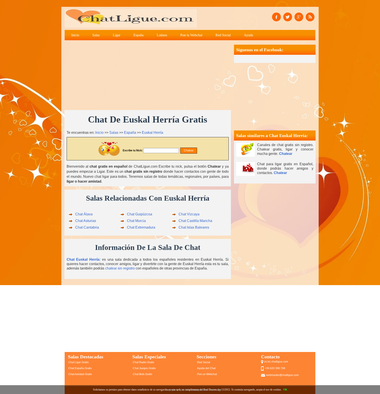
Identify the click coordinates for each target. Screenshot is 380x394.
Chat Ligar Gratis (78, 362)
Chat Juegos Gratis (144, 368)
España (138, 35)
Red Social (223, 35)
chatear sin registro (120, 268)
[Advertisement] (147, 75)
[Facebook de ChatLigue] (276, 16)
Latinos (162, 35)
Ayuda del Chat (206, 368)
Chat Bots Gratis (142, 374)
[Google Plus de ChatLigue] (299, 16)
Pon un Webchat (207, 374)
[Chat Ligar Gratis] (131, 18)
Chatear (285, 154)
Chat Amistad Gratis (80, 374)
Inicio (75, 35)
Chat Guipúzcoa (139, 214)
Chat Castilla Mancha (195, 221)
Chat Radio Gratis (143, 362)
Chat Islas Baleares (194, 227)
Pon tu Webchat (191, 35)
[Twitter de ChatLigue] (287, 16)
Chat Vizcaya (189, 214)
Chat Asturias (85, 221)
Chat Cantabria (87, 227)
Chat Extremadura (141, 227)
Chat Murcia (136, 221)
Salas (96, 35)
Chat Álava (84, 214)
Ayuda (248, 35)
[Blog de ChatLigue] (310, 16)
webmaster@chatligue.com (282, 375)
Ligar (116, 35)
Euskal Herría (152, 132)
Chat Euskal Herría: (83, 259)
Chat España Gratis (80, 368)
